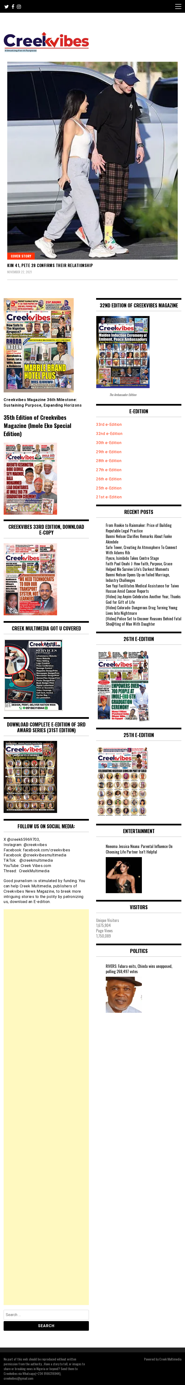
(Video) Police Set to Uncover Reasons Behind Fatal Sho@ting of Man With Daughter (143, 621)
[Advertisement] (46, 1107)
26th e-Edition (109, 479)
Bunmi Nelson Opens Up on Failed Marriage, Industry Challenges (138, 577)
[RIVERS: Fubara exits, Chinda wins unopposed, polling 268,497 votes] (124, 995)
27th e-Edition (108, 470)
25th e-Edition (109, 488)
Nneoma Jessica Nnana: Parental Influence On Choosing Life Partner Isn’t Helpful (139, 849)
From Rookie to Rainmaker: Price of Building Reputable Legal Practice (139, 528)
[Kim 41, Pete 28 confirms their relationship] (92, 161)
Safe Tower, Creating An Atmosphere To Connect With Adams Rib (141, 550)
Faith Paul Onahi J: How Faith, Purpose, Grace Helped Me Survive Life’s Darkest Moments (139, 566)
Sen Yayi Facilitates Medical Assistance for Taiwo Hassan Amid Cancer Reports (142, 588)
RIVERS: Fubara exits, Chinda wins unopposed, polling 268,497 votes (139, 969)
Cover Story (21, 255)
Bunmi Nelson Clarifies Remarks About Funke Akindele (139, 539)
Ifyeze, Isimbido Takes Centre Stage (132, 558)
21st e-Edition (109, 497)
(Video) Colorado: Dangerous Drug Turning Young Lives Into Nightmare (141, 610)
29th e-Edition (109, 452)
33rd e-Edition (109, 424)
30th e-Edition (108, 442)
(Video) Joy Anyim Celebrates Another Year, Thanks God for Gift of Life (143, 599)
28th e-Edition (108, 460)
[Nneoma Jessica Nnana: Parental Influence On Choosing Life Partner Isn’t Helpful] (124, 875)
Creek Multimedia (170, 1358)
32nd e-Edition (109, 433)
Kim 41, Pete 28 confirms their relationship (50, 265)
